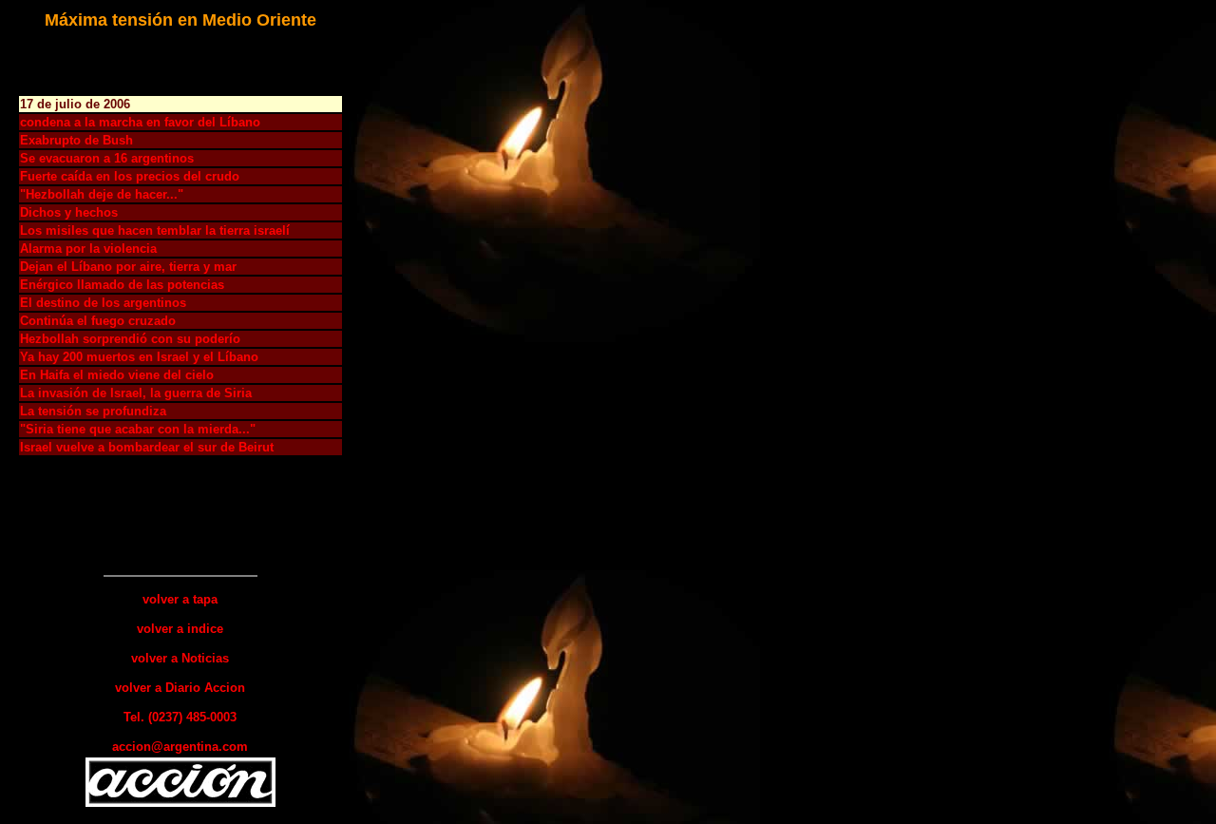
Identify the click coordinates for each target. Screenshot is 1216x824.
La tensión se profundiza (93, 411)
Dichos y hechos (69, 212)
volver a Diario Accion (180, 687)
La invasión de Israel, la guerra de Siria (136, 393)
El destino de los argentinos (103, 303)
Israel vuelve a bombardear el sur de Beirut (147, 447)
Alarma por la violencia (88, 248)
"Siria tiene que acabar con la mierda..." (138, 429)
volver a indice (180, 629)
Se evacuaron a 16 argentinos (107, 158)
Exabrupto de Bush (76, 140)
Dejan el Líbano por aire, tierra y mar (128, 266)
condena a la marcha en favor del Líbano (140, 122)
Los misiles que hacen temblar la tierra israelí (155, 230)
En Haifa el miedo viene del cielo (117, 375)
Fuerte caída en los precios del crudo (129, 176)
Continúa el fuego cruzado (98, 321)
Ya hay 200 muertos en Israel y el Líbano (139, 357)
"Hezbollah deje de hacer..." (101, 194)
